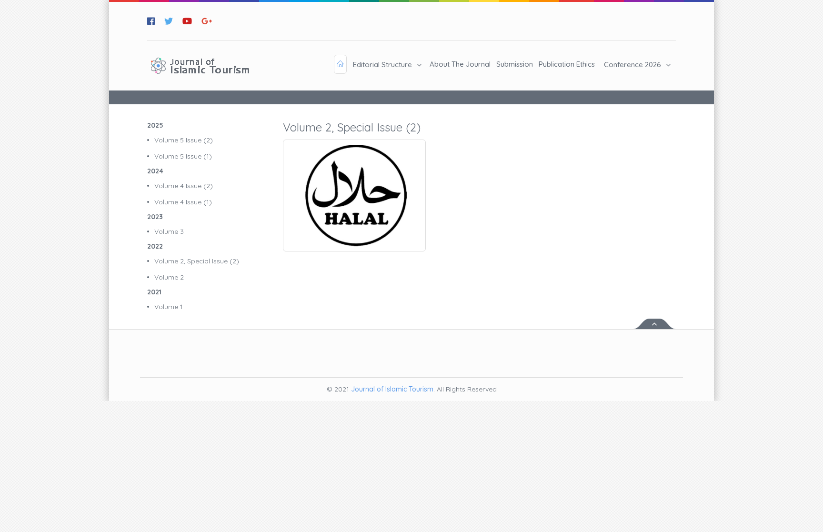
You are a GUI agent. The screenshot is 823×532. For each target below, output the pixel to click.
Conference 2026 (632, 64)
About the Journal (460, 64)
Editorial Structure (382, 64)
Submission (514, 64)
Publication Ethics (567, 64)
